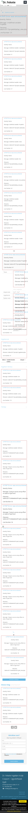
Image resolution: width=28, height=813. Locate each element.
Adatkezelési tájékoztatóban (14, 811)
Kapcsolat (14, 798)
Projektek (6, 796)
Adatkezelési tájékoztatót (11, 754)
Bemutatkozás (22, 796)
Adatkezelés (22, 794)
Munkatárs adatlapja (14, 679)
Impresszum (22, 792)
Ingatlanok (11, 796)
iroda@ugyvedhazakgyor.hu (11, 788)
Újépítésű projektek (9, 12)
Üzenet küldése (14, 761)
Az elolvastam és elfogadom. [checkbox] (13, 755)
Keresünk (16, 796)
